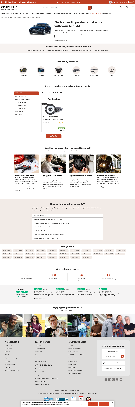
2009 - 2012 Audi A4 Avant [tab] (22, 99)
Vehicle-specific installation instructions (58, 50)
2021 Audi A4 (41, 257)
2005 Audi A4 (109, 250)
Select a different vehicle (61, 40)
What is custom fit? (40, 231)
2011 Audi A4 (52, 254)
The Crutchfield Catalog (74, 373)
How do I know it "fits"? (41, 215)
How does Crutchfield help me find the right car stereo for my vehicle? (53, 223)
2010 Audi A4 (41, 254)
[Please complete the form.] (122, 356)
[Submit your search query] (90, 8)
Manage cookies (39, 375)
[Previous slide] (57, 2)
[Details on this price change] (64, 126)
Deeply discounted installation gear (81, 50)
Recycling (7, 361)
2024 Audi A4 (75, 257)
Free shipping (18, 2)
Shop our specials (10, 364)
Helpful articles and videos (75, 370)
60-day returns (67, 2)
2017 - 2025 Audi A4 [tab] (20, 93)
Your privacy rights (40, 372)
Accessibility (71, 390)
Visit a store (38, 358)
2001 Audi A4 (63, 250)
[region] (67, 325)
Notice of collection (40, 381)
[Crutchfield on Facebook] (105, 379)
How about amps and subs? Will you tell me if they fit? (49, 234)
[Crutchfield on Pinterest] (113, 379)
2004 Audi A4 (98, 250)
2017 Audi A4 (120, 254)
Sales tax (57, 390)
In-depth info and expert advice (35, 50)
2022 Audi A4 (52, 257)
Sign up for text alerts (112, 362)
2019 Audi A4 (18, 257)
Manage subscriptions (11, 370)
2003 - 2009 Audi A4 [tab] (20, 108)
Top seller (45, 104)
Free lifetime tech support (101, 50)
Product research (73, 358)
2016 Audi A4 (109, 254)
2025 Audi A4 (86, 257)
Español (37, 355)
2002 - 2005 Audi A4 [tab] (20, 111)
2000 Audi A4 (52, 250)
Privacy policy (38, 369)
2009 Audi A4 (30, 254)
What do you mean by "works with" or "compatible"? (49, 219)
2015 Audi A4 (97, 254)
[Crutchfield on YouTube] (120, 379)
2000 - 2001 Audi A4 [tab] (20, 115)
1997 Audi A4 (18, 250)
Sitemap (78, 390)
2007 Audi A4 (7, 254)
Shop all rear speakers (53, 136)
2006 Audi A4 (121, 250)
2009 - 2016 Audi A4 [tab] (20, 96)
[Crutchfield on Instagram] (109, 379)
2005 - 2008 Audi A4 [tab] (20, 102)
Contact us (38, 345)
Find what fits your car (6, 17)
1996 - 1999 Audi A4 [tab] (20, 118)
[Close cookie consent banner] (112, 402)
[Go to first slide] (77, 2)
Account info (8, 348)
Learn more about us (66, 310)
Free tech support (73, 361)
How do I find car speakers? (42, 227)
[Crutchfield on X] (117, 379)
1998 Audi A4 (29, 250)
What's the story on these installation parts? (46, 238)
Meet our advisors (73, 351)
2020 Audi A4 (29, 257)
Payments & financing (11, 358)
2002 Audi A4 (75, 250)
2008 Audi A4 (18, 254)
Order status (8, 345)
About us (70, 345)
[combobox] (67, 8)
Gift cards (7, 367)
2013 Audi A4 (75, 254)
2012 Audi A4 (63, 254)
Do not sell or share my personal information (46, 378)
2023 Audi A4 (64, 257)
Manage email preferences (42, 384)
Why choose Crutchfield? (75, 348)
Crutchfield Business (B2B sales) (76, 355)
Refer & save (8, 355)
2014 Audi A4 (86, 254)
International (38, 351)
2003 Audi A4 (86, 250)
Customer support (40, 348)
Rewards (7, 351)
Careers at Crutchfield (40, 361)
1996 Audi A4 (6, 250)
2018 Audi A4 (6, 257)
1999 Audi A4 (40, 250)
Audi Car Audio (17, 17)
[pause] (79, 2)
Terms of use (64, 390)
